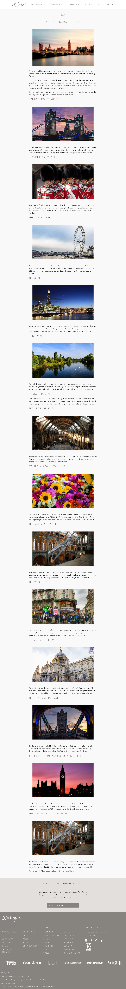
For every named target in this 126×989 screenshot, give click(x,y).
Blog (4, 935)
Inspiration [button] (73, 4)
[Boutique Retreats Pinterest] (96, 940)
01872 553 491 (90, 935)
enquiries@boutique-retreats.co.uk (96, 932)
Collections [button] (56, 4)
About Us (27, 942)
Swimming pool (72, 949)
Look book (7, 939)
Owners (88, 4)
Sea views (69, 946)
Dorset (46, 942)
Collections (29, 932)
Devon (46, 939)
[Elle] (52, 963)
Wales (46, 953)
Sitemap (6, 946)
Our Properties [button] (38, 4)
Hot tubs (68, 939)
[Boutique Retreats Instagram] (86, 940)
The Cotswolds (51, 935)
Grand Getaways (72, 953)
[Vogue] (114, 963)
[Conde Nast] (11, 963)
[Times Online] (94, 963)
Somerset (48, 949)
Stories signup (56, 905)
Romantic (69, 942)
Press (25, 939)
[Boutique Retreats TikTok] (102, 940)
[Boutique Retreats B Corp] (88, 946)
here (71, 871)
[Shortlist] (109, 4)
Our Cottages (9, 932)
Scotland (48, 946)
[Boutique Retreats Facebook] (91, 940)
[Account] (113, 4)
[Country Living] (32, 963)
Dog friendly (70, 935)
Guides (26, 935)
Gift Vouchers (30, 946)
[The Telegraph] (73, 962)
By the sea (69, 932)
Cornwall (48, 932)
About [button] (101, 4)
